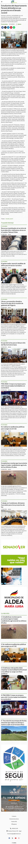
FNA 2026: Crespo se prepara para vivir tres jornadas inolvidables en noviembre (13, 386)
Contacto (14, 816)
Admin (19, 24)
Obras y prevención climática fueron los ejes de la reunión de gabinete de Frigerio (12, 303)
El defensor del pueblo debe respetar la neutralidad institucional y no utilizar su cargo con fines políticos (14, 671)
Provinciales (4, 24)
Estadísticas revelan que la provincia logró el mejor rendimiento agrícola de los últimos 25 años (14, 465)
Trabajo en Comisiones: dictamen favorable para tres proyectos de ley (13, 505)
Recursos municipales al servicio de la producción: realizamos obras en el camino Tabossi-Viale (13, 230)
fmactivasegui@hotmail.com (14, 833)
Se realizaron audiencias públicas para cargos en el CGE (12, 428)
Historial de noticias (14, 819)
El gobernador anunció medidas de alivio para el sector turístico (13, 264)
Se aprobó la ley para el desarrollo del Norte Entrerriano (13, 344)
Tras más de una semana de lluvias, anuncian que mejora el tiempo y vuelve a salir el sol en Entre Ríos (14, 723)
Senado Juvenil (9, 218)
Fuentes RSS (14, 821)
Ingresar (15, 824)
